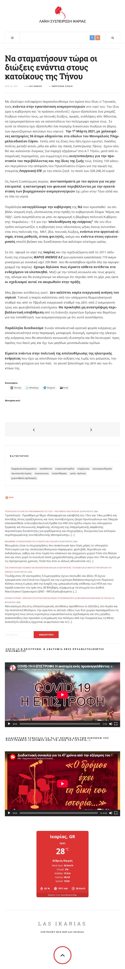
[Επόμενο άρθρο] (91, 429)
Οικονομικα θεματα (102, 468)
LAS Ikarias (62, 923)
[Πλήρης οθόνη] (116, 723)
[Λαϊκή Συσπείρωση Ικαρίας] (62, 15)
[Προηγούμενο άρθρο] (33, 429)
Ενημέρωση (83, 468)
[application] (62, 694)
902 (11, 497)
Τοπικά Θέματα (59, 473)
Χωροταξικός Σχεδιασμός (23, 478)
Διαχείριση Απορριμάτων (23, 468)
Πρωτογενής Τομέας (21, 473)
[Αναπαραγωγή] (9, 723)
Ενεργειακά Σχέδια (62, 86)
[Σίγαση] (110, 723)
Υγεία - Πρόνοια (78, 473)
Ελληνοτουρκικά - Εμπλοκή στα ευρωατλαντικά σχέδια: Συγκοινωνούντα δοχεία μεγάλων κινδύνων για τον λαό (58, 598)
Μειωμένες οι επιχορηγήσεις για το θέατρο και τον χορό (32, 541)
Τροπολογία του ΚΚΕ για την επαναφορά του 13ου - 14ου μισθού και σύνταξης (42, 511)
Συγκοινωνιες (42, 473)
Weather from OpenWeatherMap (62, 895)
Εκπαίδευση (46, 468)
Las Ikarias (35, 86)
